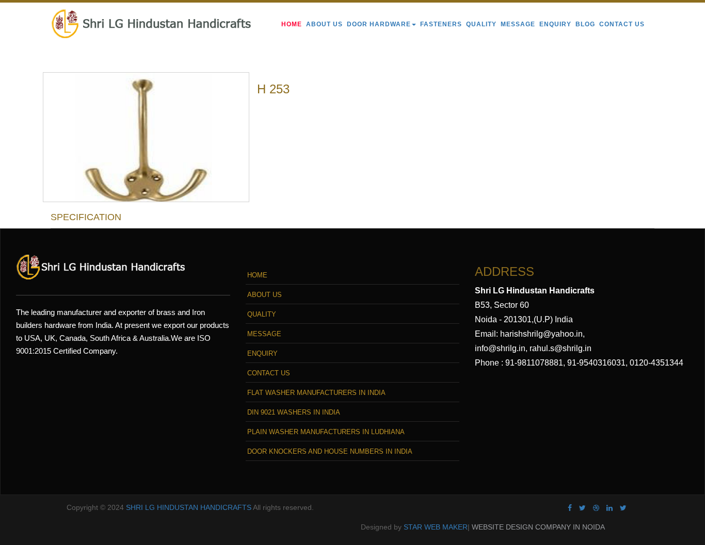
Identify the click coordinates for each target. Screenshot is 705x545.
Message (518, 24)
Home (291, 24)
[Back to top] (685, 484)
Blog (585, 24)
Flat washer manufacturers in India (316, 393)
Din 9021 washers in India (293, 412)
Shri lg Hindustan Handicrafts (188, 507)
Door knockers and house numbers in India (329, 451)
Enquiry (555, 24)
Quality (481, 24)
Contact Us (622, 24)
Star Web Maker (436, 527)
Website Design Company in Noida (538, 527)
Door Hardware (379, 24)
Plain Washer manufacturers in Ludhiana (326, 432)
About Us (324, 24)
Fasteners (441, 24)
